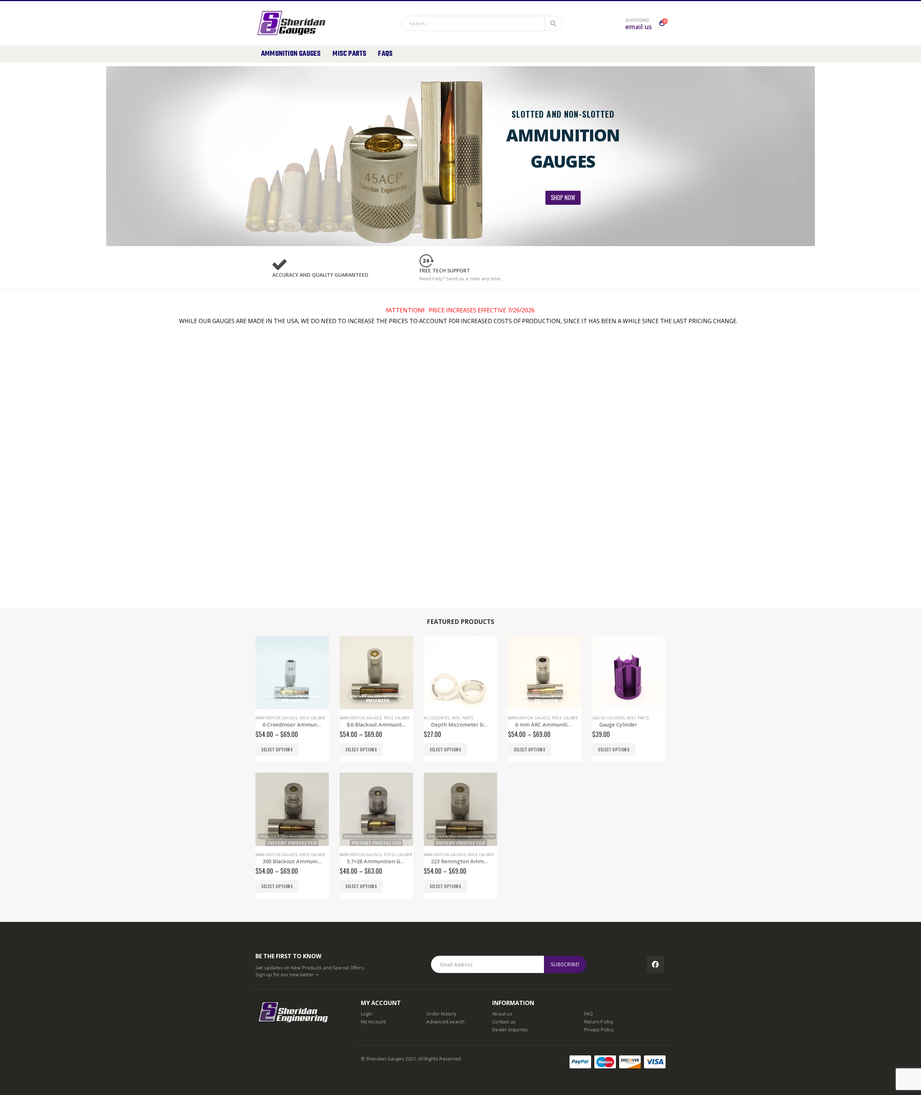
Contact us (504, 1022)
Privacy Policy (598, 1030)
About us (502, 1014)
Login (367, 1014)
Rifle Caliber (313, 717)
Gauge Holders (608, 717)
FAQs (385, 53)
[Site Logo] (297, 23)
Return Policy (598, 1022)
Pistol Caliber (398, 854)
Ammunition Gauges (291, 53)
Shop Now (563, 197)
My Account (373, 1022)
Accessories (436, 717)
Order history (441, 1014)
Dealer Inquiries (510, 1030)
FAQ (588, 1014)
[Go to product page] (292, 672)
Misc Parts (349, 53)
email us (638, 26)
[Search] (553, 23)
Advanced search (445, 1022)
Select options (277, 749)
